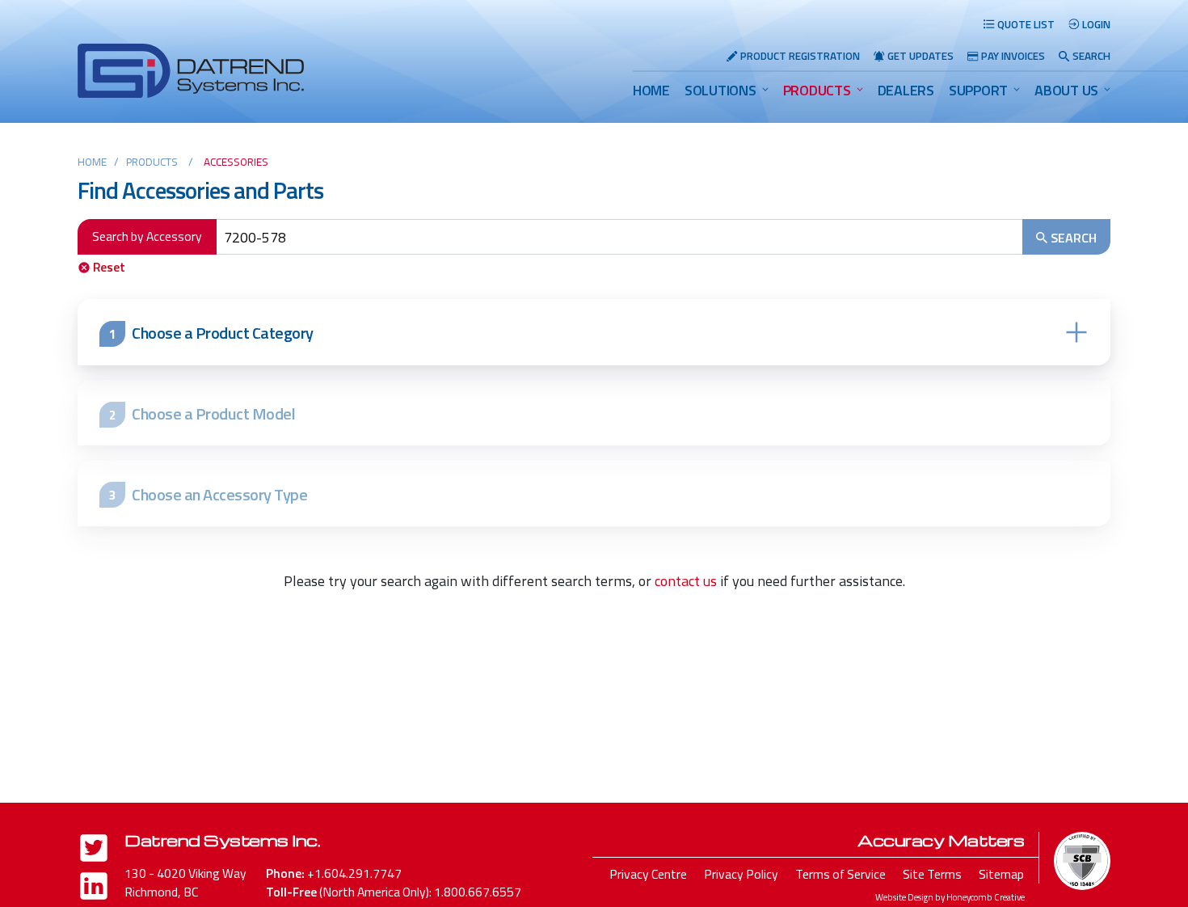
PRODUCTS (817, 90)
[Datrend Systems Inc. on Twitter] (94, 851)
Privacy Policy (741, 874)
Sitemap (1001, 874)
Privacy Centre (648, 874)
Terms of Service (840, 874)
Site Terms (932, 874)
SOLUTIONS (720, 90)
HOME (651, 90)
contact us (686, 581)
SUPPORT (978, 90)
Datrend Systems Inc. (222, 839)
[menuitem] (651, 90)
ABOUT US (1066, 90)
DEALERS (906, 90)
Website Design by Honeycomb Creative (950, 897)
